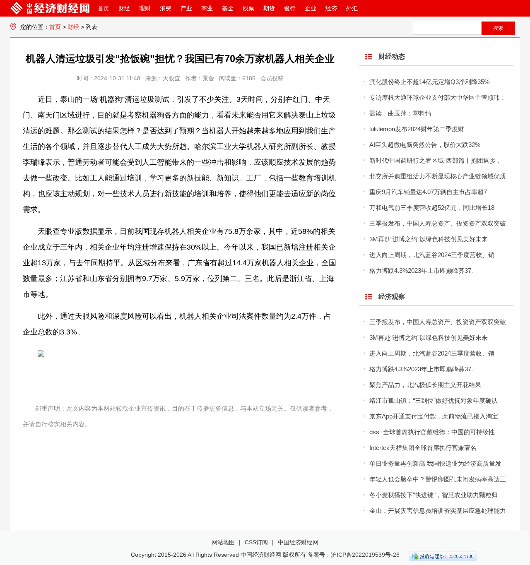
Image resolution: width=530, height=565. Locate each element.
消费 (165, 8)
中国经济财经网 (298, 542)
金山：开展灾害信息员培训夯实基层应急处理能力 (437, 510)
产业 (186, 8)
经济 (331, 8)
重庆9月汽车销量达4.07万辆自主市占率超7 (428, 191)
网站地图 (223, 542)
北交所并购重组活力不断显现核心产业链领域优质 (437, 176)
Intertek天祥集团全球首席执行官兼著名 (423, 447)
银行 (290, 8)
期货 (269, 8)
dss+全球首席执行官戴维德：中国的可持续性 (432, 431)
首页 (103, 8)
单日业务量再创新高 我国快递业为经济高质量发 (435, 463)
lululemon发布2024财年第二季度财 (416, 128)
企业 (310, 8)
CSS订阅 (256, 542)
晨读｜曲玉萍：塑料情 (400, 113)
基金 (228, 8)
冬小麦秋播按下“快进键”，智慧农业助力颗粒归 (433, 494)
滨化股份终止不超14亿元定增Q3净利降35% (429, 81)
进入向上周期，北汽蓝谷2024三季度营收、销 (431, 254)
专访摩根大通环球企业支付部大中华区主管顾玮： (437, 97)
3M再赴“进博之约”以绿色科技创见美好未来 (428, 239)
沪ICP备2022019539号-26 (365, 554)
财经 (124, 8)
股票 (248, 8)
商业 (207, 8)
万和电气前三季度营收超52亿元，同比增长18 (431, 207)
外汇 (352, 8)
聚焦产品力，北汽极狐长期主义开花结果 (425, 384)
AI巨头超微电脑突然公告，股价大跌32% (424, 144)
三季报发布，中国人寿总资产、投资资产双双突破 (437, 223)
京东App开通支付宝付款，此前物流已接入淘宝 (433, 416)
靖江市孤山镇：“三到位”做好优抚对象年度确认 (433, 400)
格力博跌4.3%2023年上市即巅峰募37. (421, 270)
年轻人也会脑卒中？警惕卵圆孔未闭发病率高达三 (437, 479)
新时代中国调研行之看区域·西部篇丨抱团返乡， (435, 160)
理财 (145, 8)
